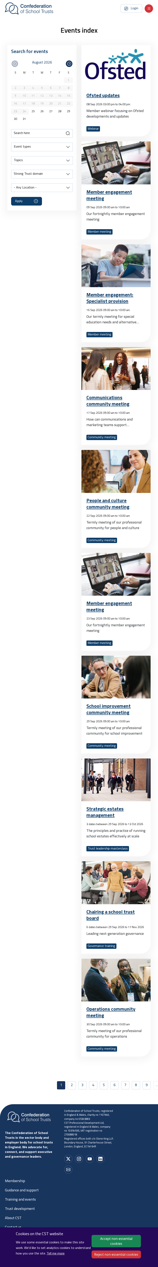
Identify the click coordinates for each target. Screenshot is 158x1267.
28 (59, 111)
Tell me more (56, 1253)
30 (15, 119)
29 (68, 111)
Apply (19, 201)
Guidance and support (22, 1190)
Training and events (20, 1200)
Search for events (29, 51)
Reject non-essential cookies (116, 1254)
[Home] (29, 8)
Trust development (20, 1209)
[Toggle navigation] (149, 8)
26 (42, 111)
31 (24, 119)
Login (134, 8)
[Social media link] (68, 1159)
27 (50, 111)
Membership (15, 1181)
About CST (13, 1218)
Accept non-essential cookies (116, 1241)
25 (33, 111)
